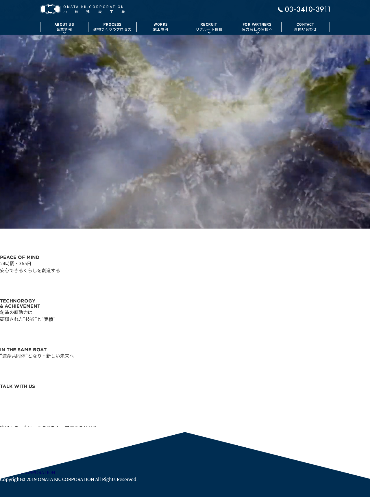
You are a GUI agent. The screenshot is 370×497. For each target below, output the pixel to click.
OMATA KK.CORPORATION (27, 472)
